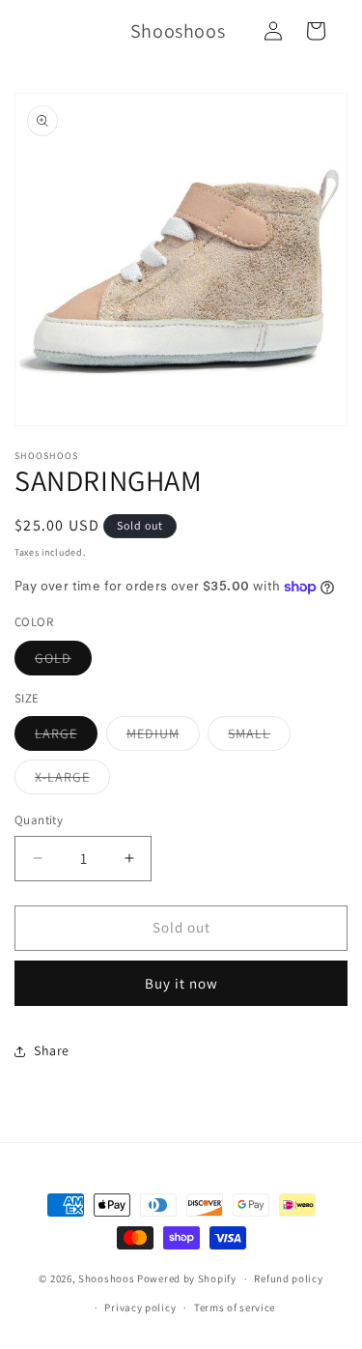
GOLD (63, 661)
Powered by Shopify (187, 1278)
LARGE (66, 737)
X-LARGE (72, 780)
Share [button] (52, 1050)
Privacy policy (140, 1307)
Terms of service (234, 1307)
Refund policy (288, 1278)
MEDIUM (163, 737)
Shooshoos (106, 1278)
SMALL (259, 737)
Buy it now (181, 983)
